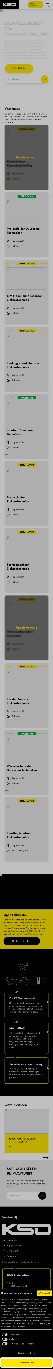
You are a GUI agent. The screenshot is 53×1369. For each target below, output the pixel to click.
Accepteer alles (26, 1363)
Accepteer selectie (26, 1353)
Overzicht (46, 1293)
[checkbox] (10, 1334)
